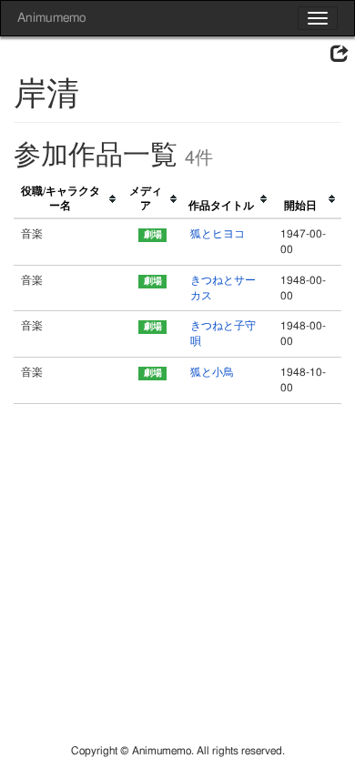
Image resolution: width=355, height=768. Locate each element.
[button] (339, 54)
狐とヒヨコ (217, 233)
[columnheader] (68, 199)
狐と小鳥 (212, 372)
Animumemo (51, 18)
